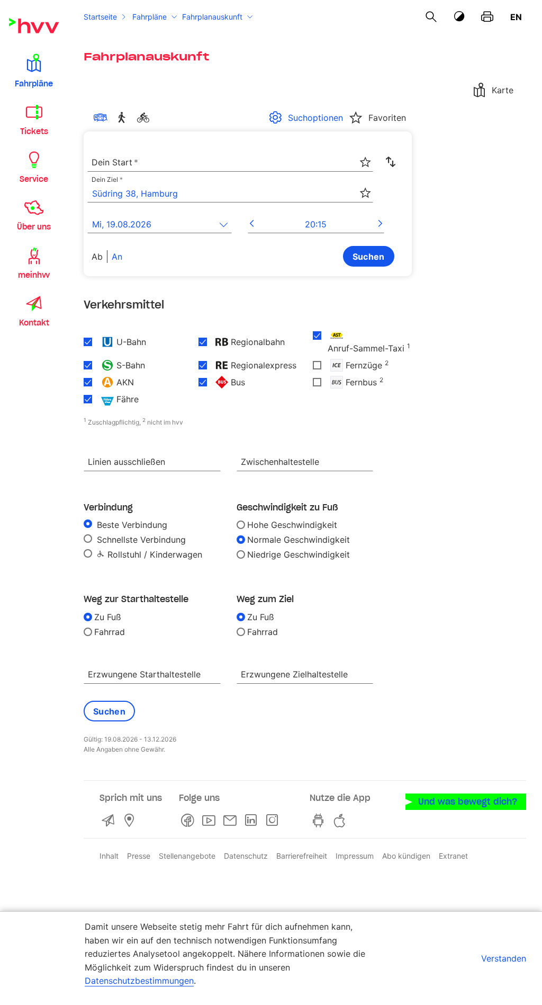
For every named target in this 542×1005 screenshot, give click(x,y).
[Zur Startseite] (34, 25)
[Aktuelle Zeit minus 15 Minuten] (252, 224)
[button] (34, 70)
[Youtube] (210, 820)
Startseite (100, 16)
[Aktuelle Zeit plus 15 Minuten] (380, 224)
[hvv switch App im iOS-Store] (341, 820)
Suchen (369, 256)
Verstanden (503, 958)
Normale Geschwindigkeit (298, 539)
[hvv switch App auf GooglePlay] (320, 820)
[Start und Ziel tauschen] (391, 162)
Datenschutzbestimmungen (139, 980)
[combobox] (230, 163)
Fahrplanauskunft (212, 16)
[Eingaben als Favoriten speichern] (365, 162)
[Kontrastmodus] (459, 16)
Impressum (355, 855)
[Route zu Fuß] (123, 117)
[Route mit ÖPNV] (102, 117)
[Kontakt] (110, 820)
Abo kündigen (406, 855)
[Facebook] (189, 820)
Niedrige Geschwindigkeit (298, 554)
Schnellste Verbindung (140, 539)
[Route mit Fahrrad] (145, 117)
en (516, 17)
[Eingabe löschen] (364, 155)
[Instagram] (274, 820)
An (117, 256)
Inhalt (109, 855)
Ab (97, 256)
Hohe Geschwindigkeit (292, 524)
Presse (138, 855)
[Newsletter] (231, 820)
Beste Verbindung (130, 524)
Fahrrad (109, 632)
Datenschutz (246, 855)
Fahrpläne (149, 16)
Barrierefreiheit (301, 855)
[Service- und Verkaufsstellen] (131, 820)
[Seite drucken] (487, 17)
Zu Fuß (107, 617)
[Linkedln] (253, 820)
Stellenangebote (187, 855)
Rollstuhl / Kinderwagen (153, 554)
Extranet (453, 855)
